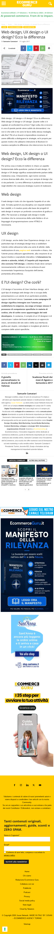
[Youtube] (40, 785)
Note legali (27, 905)
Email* (6, 845)
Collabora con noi (27, 884)
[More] (49, 48)
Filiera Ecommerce (15, 27)
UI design (28, 355)
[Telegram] (49, 365)
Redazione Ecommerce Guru (27, 880)
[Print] (42, 365)
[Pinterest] (36, 48)
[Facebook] (23, 48)
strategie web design (15, 355)
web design (47, 355)
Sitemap (27, 924)
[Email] (36, 365)
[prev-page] (25, 489)
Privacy (27, 896)
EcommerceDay (40, 429)
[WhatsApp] (42, 48)
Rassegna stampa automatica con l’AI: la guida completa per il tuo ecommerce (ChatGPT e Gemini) (9, 481)
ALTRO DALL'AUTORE (37, 460)
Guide (10, 24)
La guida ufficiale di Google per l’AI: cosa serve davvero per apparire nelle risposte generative (26, 481)
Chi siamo (27, 876)
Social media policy (27, 901)
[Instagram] (21, 785)
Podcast (27, 892)
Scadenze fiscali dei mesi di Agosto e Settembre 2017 (42, 380)
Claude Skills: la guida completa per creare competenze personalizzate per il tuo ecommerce (44, 481)
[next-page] (28, 489)
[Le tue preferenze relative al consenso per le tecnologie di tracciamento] (4, 929)
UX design (37, 355)
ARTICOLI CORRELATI (17, 460)
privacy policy (9, 855)
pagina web (24, 250)
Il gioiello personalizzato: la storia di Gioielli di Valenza (11, 381)
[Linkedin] (29, 365)
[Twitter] (30, 48)
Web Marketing (29, 27)
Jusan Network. (17, 403)
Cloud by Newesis (27, 909)
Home (3, 24)
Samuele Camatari (10, 41)
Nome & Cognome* (11, 835)
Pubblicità (27, 888)
